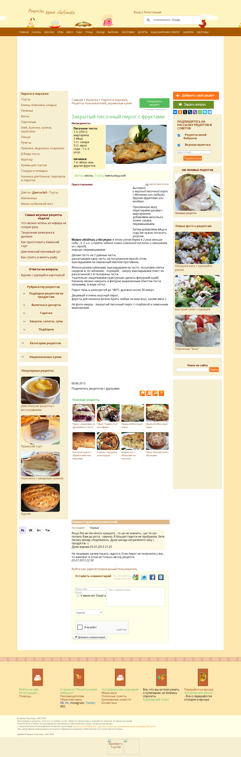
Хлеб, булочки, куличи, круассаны (36, 129)
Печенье (27, 111)
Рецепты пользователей (89, 103)
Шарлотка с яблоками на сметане (128, 455)
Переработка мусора (198, 689)
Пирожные (28, 122)
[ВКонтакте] (175, 112)
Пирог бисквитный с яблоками (157, 454)
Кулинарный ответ (156, 699)
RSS (62, 706)
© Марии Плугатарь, (34, 734)
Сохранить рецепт (154, 103)
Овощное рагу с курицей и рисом (193, 268)
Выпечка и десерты (46, 305)
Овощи (100, 32)
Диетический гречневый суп (40, 252)
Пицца (25, 137)
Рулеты (26, 142)
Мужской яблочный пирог (157, 425)
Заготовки (128, 32)
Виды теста (32, 154)
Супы (60, 32)
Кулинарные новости (116, 699)
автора (109, 723)
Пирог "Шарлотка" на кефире (107, 425)
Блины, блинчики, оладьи (38, 105)
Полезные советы (114, 696)
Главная (24, 32)
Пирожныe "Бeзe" (187, 349)
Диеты (25, 192)
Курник (26, 514)
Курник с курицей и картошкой (43, 275)
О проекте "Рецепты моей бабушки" (78, 691)
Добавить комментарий (91, 637)
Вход (137, 12)
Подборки (46, 329)
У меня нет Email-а (93, 596)
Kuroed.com (95, 729)
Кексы (25, 116)
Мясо (70, 32)
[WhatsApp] (200, 112)
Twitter (90, 703)
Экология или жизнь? (199, 693)
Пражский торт (31, 446)
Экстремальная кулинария (120, 689)
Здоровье (203, 32)
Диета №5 (39, 192)
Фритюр (27, 159)
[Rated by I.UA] (132, 753)
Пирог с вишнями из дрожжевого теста (84, 425)
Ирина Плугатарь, (28, 718)
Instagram (77, 703)
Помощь (25, 696)
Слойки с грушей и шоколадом (107, 454)
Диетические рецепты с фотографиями (37, 408)
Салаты (36, 32)
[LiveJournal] (190, 112)
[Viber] (195, 112)
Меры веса (109, 693)
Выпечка (113, 32)
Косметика (109, 703)
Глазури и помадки (34, 171)
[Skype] (205, 112)
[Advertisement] (125, 64)
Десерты (143, 32)
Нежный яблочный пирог (131, 425)
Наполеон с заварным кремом (42, 478)
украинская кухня (120, 103)
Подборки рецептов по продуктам (46, 295)
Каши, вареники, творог (165, 32)
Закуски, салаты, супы (46, 321)
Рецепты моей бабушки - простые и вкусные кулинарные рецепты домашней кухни (114, 726)
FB (62, 703)
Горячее (46, 313)
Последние (78, 527)
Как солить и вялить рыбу (39, 257)
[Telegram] (210, 112)
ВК (67, 703)
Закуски (49, 32)
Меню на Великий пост (37, 204)
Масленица (29, 198)
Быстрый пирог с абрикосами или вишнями (82, 455)
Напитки (188, 32)
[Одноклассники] (180, 112)
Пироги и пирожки (114, 100)
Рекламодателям (72, 696)
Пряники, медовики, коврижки (42, 148)
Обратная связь (71, 699)
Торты (25, 99)
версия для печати (159, 184)
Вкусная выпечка (197, 145)
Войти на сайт (29, 689)
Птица (89, 32)
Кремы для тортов (34, 165)
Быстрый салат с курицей (192, 309)
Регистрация (152, 12)
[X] (185, 112)
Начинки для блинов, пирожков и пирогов (43, 178)
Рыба (79, 32)
